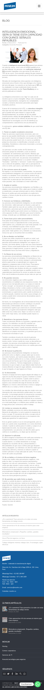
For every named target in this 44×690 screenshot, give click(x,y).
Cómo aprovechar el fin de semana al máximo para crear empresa (25, 619)
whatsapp (25, 674)
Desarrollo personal (15, 45)
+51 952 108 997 (18, 573)
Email (4, 674)
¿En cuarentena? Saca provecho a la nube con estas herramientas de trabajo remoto (26, 608)
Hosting (4, 646)
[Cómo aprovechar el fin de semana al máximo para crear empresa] (4, 619)
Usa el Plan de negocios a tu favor (13, 538)
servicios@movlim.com (14, 587)
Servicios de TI (7, 655)
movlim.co (12, 591)
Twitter (8, 674)
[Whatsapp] (38, 684)
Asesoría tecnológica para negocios (14, 659)
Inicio (16, 683)
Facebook (12, 674)
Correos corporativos (9, 651)
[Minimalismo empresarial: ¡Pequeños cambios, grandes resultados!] (4, 630)
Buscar (21, 674)
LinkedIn (17, 674)
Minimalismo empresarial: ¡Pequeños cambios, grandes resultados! (24, 630)
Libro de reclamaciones (19, 687)
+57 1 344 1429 (21, 577)
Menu (39, 5)
